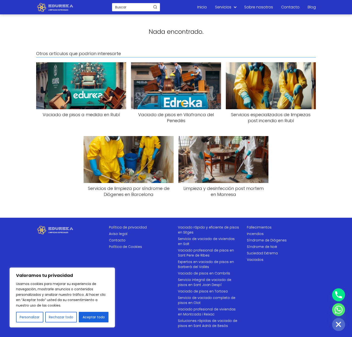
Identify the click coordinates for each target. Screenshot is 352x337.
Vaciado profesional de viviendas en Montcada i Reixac (207, 312)
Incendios (255, 233)
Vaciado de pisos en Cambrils (204, 273)
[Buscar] (155, 7)
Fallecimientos (259, 227)
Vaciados (255, 259)
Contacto (290, 7)
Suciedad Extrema (262, 253)
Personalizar (30, 317)
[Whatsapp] (338, 309)
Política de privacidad (128, 227)
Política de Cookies (125, 246)
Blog (312, 7)
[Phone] (338, 294)
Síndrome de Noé (262, 246)
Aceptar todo (94, 317)
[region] (62, 297)
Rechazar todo (61, 317)
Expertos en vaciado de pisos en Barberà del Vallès (206, 264)
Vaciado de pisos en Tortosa (203, 291)
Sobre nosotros (258, 7)
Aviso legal (118, 233)
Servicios (223, 7)
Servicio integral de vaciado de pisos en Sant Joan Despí (204, 282)
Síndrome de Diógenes (267, 240)
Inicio (202, 7)
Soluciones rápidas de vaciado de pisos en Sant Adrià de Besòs (207, 323)
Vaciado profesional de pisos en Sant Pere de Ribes (206, 253)
